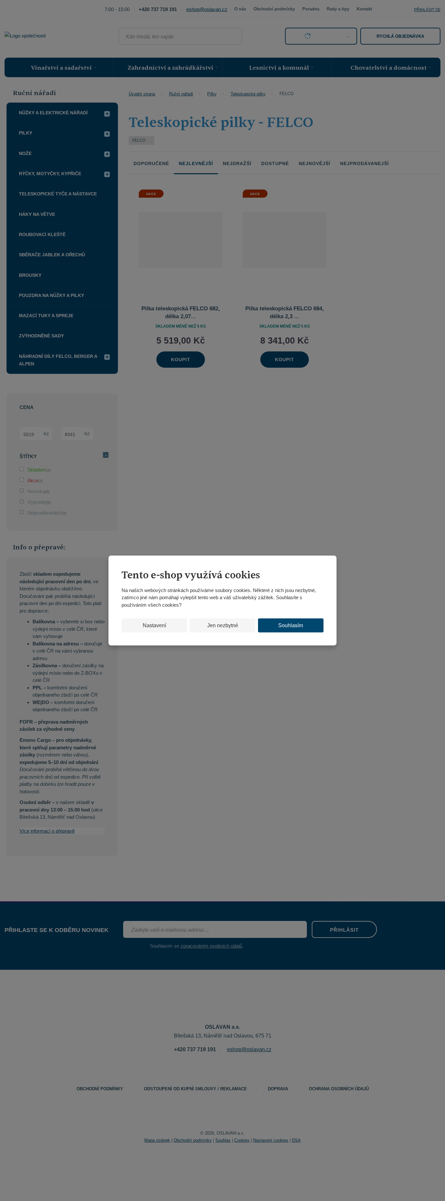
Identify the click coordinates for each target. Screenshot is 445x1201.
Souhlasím (290, 625)
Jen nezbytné (222, 625)
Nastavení (154, 625)
